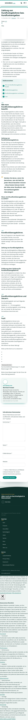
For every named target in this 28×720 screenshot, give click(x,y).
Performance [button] (3, 648)
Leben (4, 535)
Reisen (4, 544)
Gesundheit (5, 529)
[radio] (15, 352)
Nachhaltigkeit (6, 532)
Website (5, 461)
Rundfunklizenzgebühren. (10, 90)
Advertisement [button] (4, 678)
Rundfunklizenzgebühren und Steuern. (13, 93)
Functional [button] (3, 634)
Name (5, 445)
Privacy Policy (6, 558)
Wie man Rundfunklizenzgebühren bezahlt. (12, 85)
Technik (4, 538)
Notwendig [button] (3, 705)
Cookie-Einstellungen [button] (6, 593)
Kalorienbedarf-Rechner (8, 565)
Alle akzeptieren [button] (16, 593)
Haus (4, 541)
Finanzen (13, 18)
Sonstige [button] (2, 694)
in (5, 21)
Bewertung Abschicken (6, 365)
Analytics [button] (2, 662)
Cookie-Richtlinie (7, 555)
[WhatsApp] (14, 23)
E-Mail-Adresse (7, 453)
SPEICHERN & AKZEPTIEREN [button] (8, 719)
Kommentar (6, 422)
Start (4, 522)
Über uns (5, 547)
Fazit (5, 96)
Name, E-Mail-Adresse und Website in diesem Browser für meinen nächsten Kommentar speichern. (13, 472)
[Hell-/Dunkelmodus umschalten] (21, 3)
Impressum (5, 562)
